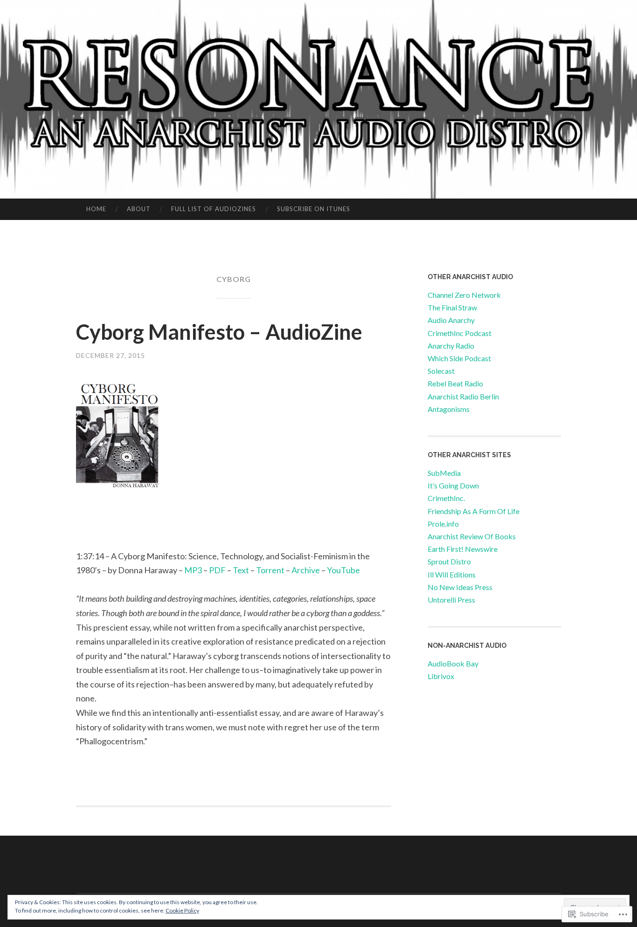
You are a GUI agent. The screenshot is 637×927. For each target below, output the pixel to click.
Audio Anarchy (451, 320)
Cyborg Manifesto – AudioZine (219, 331)
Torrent (270, 570)
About (139, 209)
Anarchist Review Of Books (472, 536)
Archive (305, 570)
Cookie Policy (182, 910)
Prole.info (443, 523)
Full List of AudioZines (213, 209)
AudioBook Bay (453, 663)
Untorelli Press (451, 599)
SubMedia (444, 472)
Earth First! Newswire (463, 548)
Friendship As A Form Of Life (473, 511)
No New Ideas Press (460, 587)
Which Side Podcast (459, 358)
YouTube (343, 570)
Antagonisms (449, 409)
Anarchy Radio (451, 345)
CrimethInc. (446, 498)
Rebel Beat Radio (455, 383)
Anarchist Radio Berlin (463, 396)
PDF (217, 570)
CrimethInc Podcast (460, 333)
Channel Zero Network (464, 294)
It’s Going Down (453, 485)
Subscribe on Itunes (313, 209)
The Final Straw (452, 307)
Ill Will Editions (452, 574)
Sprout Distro (449, 561)
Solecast (441, 370)
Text (241, 570)
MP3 (193, 570)
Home (96, 209)
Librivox (441, 676)
